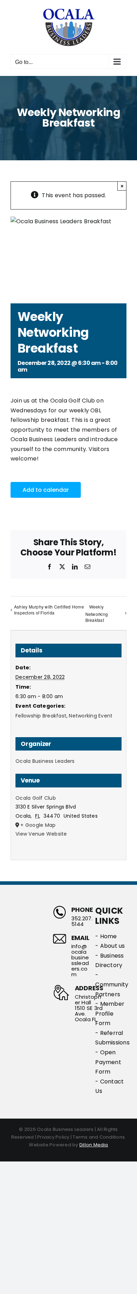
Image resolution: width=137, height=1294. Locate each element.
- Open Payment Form (108, 1062)
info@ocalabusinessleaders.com (80, 960)
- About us (110, 946)
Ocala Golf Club (35, 797)
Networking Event (90, 715)
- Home (106, 936)
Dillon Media (93, 1144)
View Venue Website (41, 833)
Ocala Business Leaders (44, 761)
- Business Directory (109, 961)
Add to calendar (45, 490)
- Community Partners (110, 984)
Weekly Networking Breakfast (96, 613)
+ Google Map (38, 825)
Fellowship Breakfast (40, 715)
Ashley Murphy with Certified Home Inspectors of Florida (49, 610)
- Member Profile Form (109, 1013)
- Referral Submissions (110, 1038)
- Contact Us (109, 1086)
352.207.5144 (82, 921)
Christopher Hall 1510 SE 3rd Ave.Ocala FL (89, 1008)
